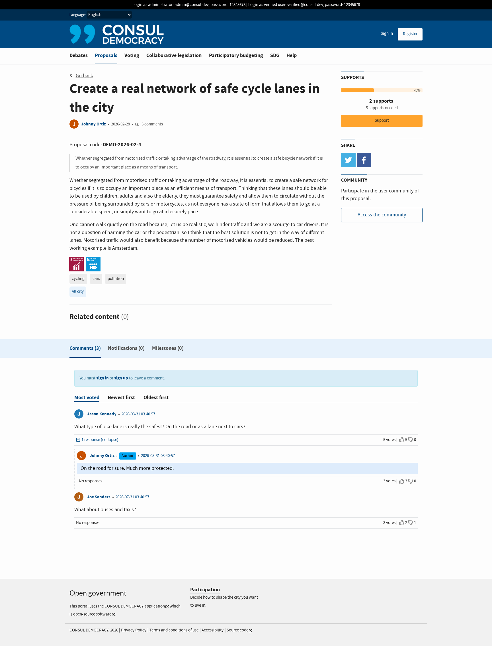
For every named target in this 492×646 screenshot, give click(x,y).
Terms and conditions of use (173, 630)
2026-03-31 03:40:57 (138, 414)
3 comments (152, 124)
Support (382, 120)
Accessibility (213, 630)
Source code (237, 630)
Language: (77, 15)
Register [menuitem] (410, 34)
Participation (205, 589)
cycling (78, 279)
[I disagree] (410, 439)
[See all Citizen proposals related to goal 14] (93, 264)
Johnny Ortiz (93, 124)
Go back (84, 75)
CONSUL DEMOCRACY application (134, 606)
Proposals (106, 55)
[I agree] (401, 439)
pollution (116, 279)
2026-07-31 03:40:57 (132, 497)
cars (96, 279)
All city (78, 291)
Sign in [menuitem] (387, 33)
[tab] (85, 349)
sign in (102, 378)
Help (291, 55)
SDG (274, 55)
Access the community (382, 215)
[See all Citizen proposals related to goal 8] (76, 264)
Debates (78, 55)
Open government (97, 593)
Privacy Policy (133, 630)
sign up (121, 378)
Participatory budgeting (236, 55)
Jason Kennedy (101, 414)
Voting (131, 55)
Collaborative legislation (174, 55)
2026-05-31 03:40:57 (158, 456)
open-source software (92, 614)
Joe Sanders (98, 497)
